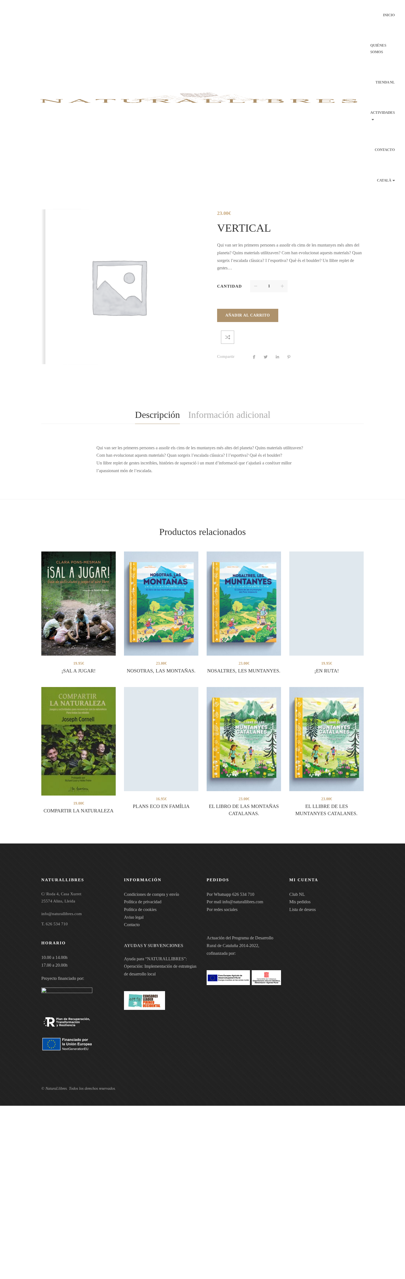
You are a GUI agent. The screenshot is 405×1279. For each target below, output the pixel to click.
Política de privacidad (142, 901)
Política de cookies (140, 909)
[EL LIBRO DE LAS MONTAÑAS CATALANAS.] (244, 739)
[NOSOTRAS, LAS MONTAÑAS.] (161, 603)
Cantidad (229, 286)
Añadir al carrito (247, 315)
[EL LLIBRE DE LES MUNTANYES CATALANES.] (326, 739)
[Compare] (227, 337)
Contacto (132, 924)
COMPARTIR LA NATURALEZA (79, 810)
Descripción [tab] (157, 415)
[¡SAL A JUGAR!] (78, 603)
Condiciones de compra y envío (151, 894)
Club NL (297, 894)
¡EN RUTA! (326, 671)
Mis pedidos (299, 901)
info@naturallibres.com (242, 901)
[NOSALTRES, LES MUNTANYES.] (244, 603)
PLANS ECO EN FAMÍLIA (161, 806)
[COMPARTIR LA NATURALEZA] (78, 741)
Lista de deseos (302, 909)
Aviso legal (134, 917)
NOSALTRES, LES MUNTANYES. (243, 671)
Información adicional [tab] (229, 415)
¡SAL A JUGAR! (78, 671)
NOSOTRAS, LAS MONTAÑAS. (161, 671)
